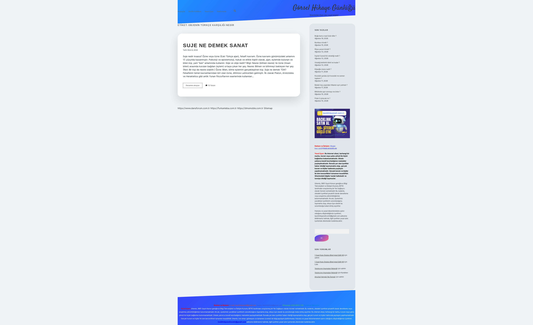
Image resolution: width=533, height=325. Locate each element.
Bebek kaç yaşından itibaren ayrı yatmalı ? (331, 85)
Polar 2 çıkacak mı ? (322, 98)
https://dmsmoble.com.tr (250, 108)
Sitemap (268, 108)
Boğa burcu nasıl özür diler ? (325, 36)
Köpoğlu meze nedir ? (323, 69)
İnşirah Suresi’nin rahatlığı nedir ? (327, 56)
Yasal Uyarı (209, 11)
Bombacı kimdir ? (321, 42)
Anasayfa (181, 11)
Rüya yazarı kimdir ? (322, 49)
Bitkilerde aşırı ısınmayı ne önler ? (327, 92)
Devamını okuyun (194, 86)
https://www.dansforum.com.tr (194, 108)
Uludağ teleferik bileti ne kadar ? (327, 62)
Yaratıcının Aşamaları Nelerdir (326, 268)
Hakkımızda (221, 11)
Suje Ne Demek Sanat (215, 45)
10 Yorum (211, 85)
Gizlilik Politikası (194, 11)
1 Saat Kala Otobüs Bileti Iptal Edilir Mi (329, 255)
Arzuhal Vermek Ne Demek (325, 277)
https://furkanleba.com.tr (223, 108)
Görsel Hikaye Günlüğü (324, 8)
